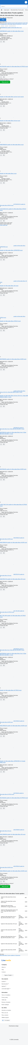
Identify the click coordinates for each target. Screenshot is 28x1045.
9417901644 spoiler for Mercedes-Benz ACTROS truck (14, 797)
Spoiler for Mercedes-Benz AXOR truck (8, 930)
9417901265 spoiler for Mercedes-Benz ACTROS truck (14, 66)
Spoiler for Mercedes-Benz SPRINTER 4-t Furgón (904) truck (8, 906)
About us (4, 967)
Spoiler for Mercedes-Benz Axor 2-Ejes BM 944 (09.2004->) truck (8, 917)
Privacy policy (5, 997)
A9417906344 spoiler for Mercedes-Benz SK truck (12, 834)
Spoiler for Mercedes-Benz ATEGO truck (10, 321)
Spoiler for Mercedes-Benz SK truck (9, 285)
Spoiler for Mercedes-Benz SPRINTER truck (11, 250)
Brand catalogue (5, 1004)
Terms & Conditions (6, 995)
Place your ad (5, 82)
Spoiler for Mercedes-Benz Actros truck (10, 120)
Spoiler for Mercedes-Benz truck (8, 173)
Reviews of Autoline (6, 1002)
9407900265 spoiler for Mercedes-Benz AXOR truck (13, 359)
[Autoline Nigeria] (9, 2)
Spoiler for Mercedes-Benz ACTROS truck (10, 690)
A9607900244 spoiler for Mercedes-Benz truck (12, 144)
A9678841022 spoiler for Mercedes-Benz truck (12, 31)
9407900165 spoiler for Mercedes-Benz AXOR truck (13, 469)
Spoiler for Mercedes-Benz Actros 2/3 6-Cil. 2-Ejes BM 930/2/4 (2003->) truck (9, 911)
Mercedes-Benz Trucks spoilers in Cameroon (10, 955)
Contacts (4, 972)
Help (3, 969)
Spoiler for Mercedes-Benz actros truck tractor (12, 96)
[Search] (26, 6)
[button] (26, 2)
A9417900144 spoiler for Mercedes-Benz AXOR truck (13, 542)
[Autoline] (1, 10)
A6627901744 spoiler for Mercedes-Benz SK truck (12, 579)
